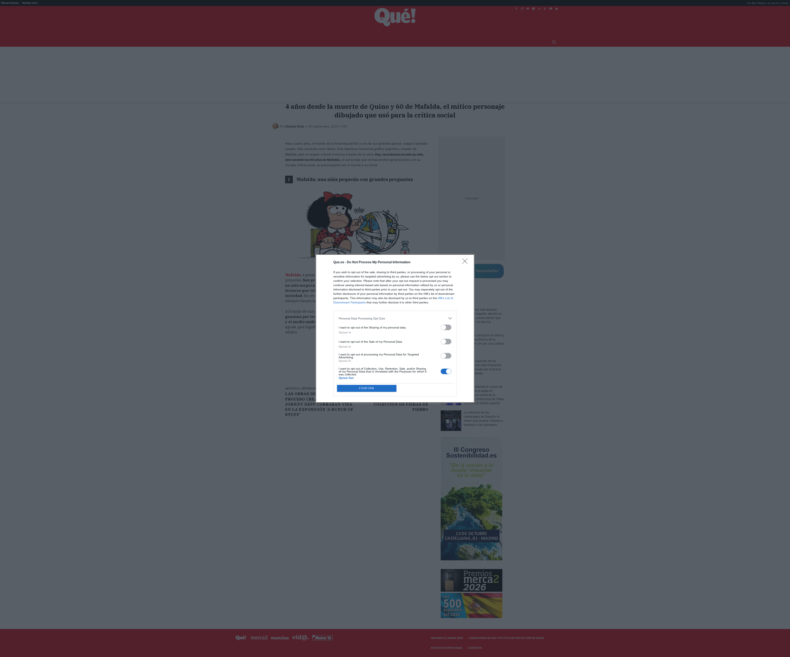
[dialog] (395, 328)
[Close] (466, 262)
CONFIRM (366, 388)
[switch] (446, 327)
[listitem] (395, 318)
